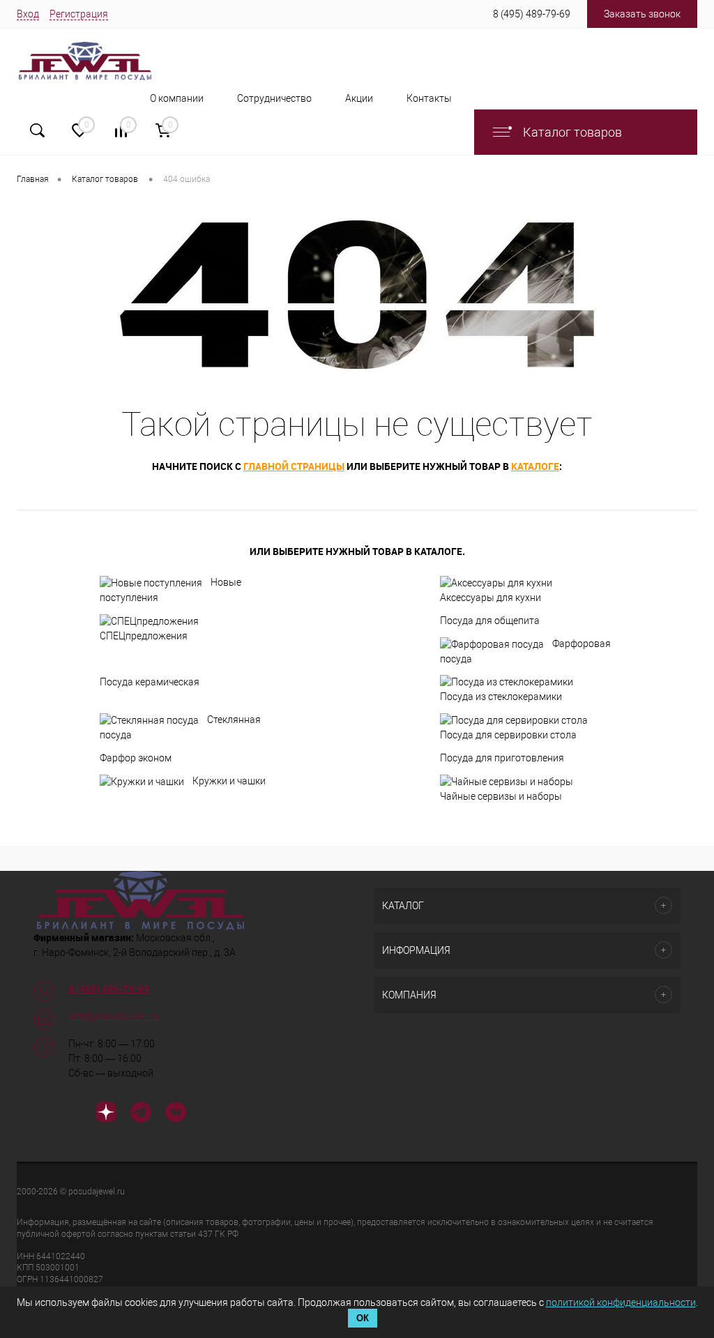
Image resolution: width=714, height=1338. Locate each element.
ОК (362, 1318)
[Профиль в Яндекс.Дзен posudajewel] (106, 1114)
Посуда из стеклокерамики (501, 696)
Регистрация (79, 14)
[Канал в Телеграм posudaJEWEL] (140, 1114)
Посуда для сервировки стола (508, 734)
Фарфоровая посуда (525, 651)
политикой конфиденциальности (621, 1302)
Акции (359, 98)
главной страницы (293, 466)
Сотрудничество (274, 98)
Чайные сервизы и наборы (501, 796)
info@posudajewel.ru (114, 1015)
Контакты (429, 98)
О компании (177, 98)
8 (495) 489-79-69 (531, 14)
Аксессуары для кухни (490, 597)
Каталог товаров (571, 132)
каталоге (535, 466)
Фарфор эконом (136, 757)
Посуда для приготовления (502, 757)
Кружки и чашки (229, 780)
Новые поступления (170, 590)
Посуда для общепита (490, 620)
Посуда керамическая (149, 681)
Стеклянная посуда (180, 727)
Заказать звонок (642, 14)
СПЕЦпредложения (144, 635)
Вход (28, 14)
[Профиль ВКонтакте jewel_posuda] (175, 1114)
